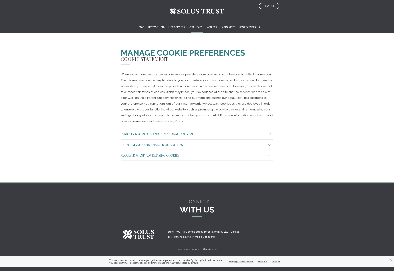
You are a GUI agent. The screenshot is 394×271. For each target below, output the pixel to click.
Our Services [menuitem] (176, 27)
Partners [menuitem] (211, 27)
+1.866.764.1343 (181, 236)
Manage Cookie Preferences (204, 249)
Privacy (187, 249)
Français (269, 5)
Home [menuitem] (140, 27)
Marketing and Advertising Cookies (150, 155)
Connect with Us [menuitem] (249, 27)
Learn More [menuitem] (227, 27)
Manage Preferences (241, 261)
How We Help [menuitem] (156, 27)
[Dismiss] (390, 259)
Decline (262, 261)
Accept (276, 261)
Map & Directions (205, 236)
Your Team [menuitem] (195, 27)
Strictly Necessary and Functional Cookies (157, 134)
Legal (179, 249)
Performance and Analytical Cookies (152, 145)
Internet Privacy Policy (168, 121)
